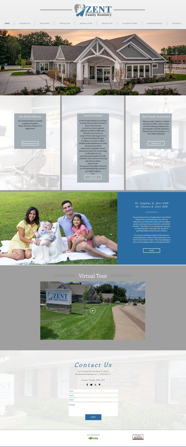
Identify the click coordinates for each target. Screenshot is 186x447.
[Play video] (92, 310)
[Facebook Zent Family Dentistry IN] (87, 384)
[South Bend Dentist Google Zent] (99, 384)
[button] (176, 23)
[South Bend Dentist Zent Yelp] (95, 384)
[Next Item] (182, 62)
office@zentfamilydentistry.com (86, 374)
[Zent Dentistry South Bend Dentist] (91, 384)
